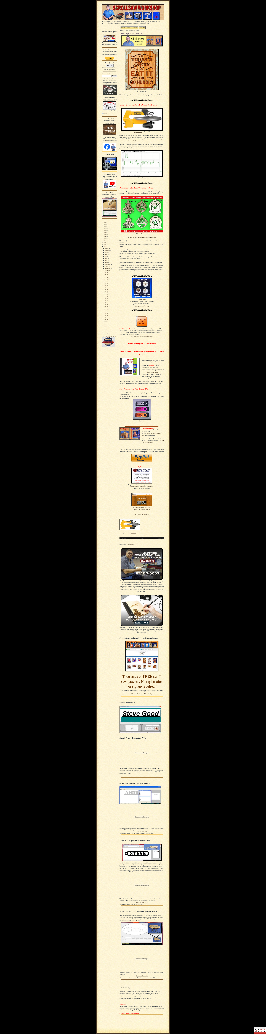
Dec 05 (106, 278)
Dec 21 (106, 304)
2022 (105, 325)
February (107, 250)
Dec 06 (106, 280)
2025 (105, 331)
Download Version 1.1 (142, 832)
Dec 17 (106, 300)
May (106, 256)
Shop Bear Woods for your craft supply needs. (142, 486)
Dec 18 (106, 302)
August (106, 262)
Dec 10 (106, 287)
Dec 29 (106, 315)
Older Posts (161, 538)
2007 (105, 223)
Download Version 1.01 (142, 902)
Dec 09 (106, 285)
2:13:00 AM (133, 532)
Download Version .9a (142, 976)
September (107, 264)
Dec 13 (106, 293)
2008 (105, 225)
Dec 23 (106, 308)
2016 (105, 240)
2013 (105, 234)
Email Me (109, 65)
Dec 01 (106, 272)
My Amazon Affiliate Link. (142, 514)
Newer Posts (123, 538)
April (106, 254)
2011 (105, 231)
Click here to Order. (152, 372)
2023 (105, 327)
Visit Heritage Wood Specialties (142, 507)
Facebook (135, 27)
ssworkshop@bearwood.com (109, 71)
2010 (105, 228)
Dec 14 (106, 295)
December (107, 270)
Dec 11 (106, 289)
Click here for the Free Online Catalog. (141, 694)
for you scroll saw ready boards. (142, 509)
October (107, 266)
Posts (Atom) (130, 544)
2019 (105, 246)
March (106, 252)
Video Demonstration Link (142, 307)
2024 (105, 329)
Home (142, 538)
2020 (105, 321)
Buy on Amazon (138, 132)
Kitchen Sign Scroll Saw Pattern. (131, 33)
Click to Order (142, 300)
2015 (105, 238)
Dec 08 (106, 283)
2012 (105, 233)
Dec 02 (106, 274)
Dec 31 (106, 319)
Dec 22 (106, 306)
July (106, 260)
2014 (105, 236)
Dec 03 (106, 276)
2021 (105, 323)
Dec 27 (106, 311)
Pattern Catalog (125, 27)
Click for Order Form (141, 234)
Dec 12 (106, 291)
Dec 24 (106, 310)
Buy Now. (142, 421)
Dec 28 (106, 313)
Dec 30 (106, 317)
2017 (105, 242)
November (107, 268)
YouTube (142, 27)
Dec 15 (106, 296)
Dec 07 (106, 281)
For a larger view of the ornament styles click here (142, 237)
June (106, 258)
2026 (105, 333)
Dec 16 (106, 298)
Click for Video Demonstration (153, 441)
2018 (105, 244)
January (107, 248)
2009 (105, 226)
